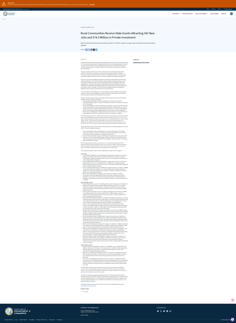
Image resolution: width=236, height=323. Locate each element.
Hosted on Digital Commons (226, 319)
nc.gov (16, 319)
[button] (231, 13)
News (208, 9)
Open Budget (59, 319)
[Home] (9, 12)
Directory (213, 9)
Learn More (92, 4)
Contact (219, 9)
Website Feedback (23, 319)
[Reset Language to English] (224, 9)
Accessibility (31, 319)
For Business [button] (175, 14)
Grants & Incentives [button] (187, 14)
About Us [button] (223, 14)
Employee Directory (9, 319)
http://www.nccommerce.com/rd (88, 286)
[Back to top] (233, 300)
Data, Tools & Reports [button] (201, 14)
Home (4, 19)
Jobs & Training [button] (214, 14)
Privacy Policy (52, 319)
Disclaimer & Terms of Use (41, 319)
